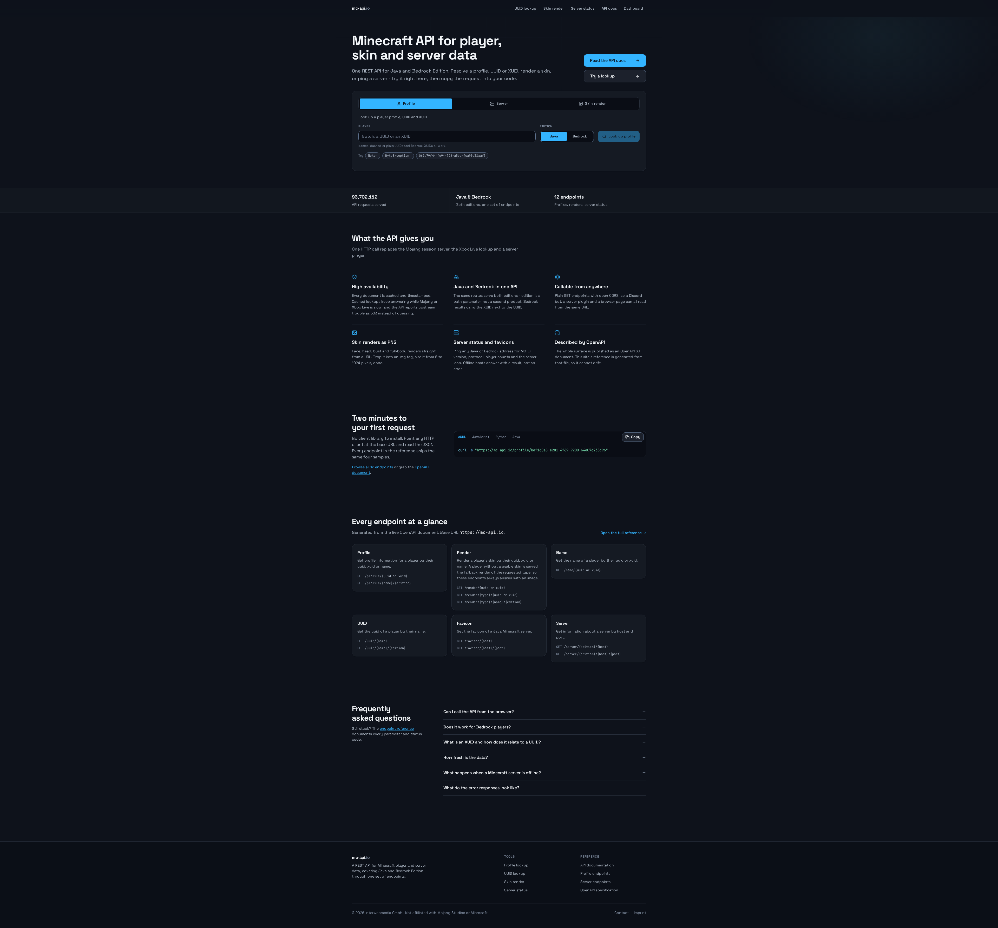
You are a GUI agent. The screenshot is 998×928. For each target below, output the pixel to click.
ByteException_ (398, 156)
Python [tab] (501, 437)
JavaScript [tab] (480, 437)
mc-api (361, 8)
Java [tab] (516, 437)
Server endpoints (595, 881)
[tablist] (499, 103)
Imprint (640, 912)
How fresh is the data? (465, 757)
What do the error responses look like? (481, 788)
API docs (609, 8)
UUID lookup (525, 8)
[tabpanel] (499, 142)
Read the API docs (608, 60)
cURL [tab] (462, 437)
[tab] (406, 103)
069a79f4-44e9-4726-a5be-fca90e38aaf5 (452, 156)
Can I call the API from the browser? (478, 711)
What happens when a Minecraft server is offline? (492, 772)
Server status (582, 8)
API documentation (597, 865)
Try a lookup (602, 76)
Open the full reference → (623, 532)
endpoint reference (397, 728)
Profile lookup (516, 865)
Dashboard (633, 8)
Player (364, 126)
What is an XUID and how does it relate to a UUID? (492, 742)
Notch (372, 156)
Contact (621, 912)
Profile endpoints (595, 873)
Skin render (553, 8)
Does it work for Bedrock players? (477, 727)
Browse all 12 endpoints (372, 467)
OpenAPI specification (599, 890)
